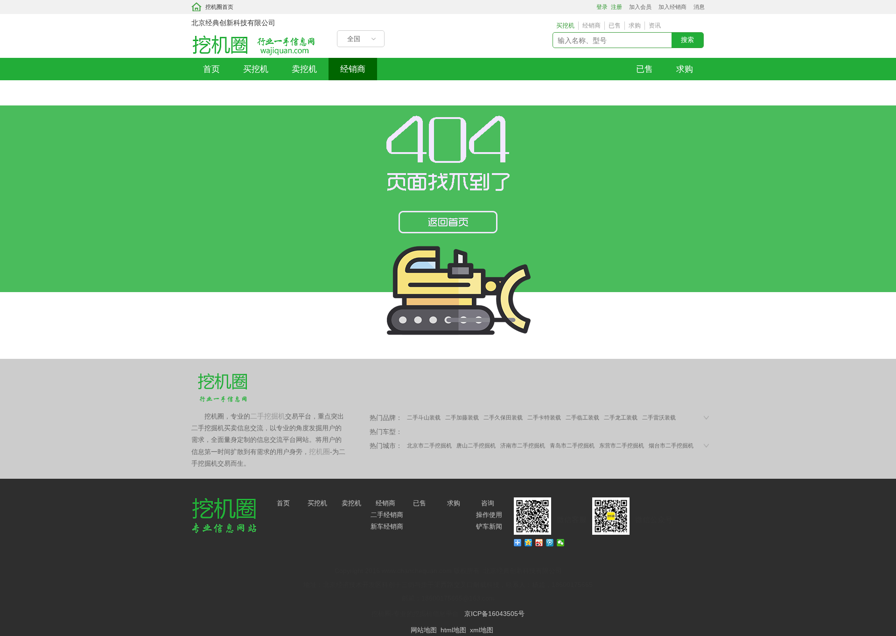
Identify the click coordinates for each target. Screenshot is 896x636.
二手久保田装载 (503, 417)
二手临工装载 (582, 417)
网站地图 (424, 630)
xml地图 (481, 630)
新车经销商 (387, 526)
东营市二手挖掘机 (621, 445)
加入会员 (640, 7)
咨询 (487, 503)
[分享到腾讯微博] (550, 542)
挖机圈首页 (219, 7)
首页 (211, 69)
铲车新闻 (489, 526)
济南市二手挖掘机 (522, 445)
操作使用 (489, 514)
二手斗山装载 (424, 417)
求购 (684, 69)
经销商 (352, 69)
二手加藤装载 (462, 417)
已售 (644, 69)
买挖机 (255, 69)
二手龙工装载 (620, 417)
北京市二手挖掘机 (429, 445)
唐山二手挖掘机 (476, 445)
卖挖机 (304, 69)
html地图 (453, 630)
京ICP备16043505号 (494, 613)
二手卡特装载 (544, 417)
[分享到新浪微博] (539, 542)
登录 (602, 7)
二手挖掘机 (267, 416)
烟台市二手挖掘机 (671, 445)
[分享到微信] (561, 542)
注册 (616, 7)
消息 (699, 7)
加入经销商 (672, 7)
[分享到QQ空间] (528, 542)
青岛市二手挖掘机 (572, 445)
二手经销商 (387, 514)
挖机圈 (319, 451)
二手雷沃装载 (659, 417)
